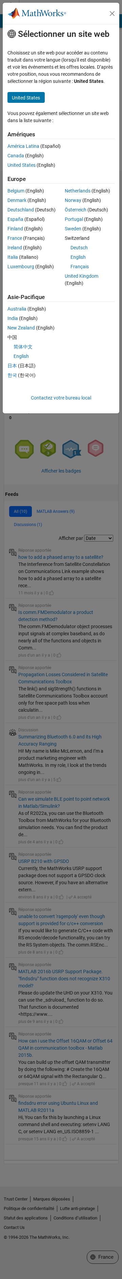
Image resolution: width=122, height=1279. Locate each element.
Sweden (73, 228)
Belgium (15, 190)
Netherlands (77, 190)
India (12, 318)
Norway (73, 200)
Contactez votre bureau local (61, 398)
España (15, 219)
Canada (15, 155)
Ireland (14, 247)
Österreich (75, 209)
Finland (15, 228)
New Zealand (21, 327)
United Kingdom (81, 276)
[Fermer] (112, 13)
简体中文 (23, 346)
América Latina (23, 146)
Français (79, 266)
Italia (12, 257)
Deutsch (79, 247)
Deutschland (20, 209)
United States (21, 165)
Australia (16, 309)
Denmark (16, 200)
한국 (12, 375)
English (78, 257)
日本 (12, 365)
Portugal (74, 219)
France (14, 238)
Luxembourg (20, 266)
